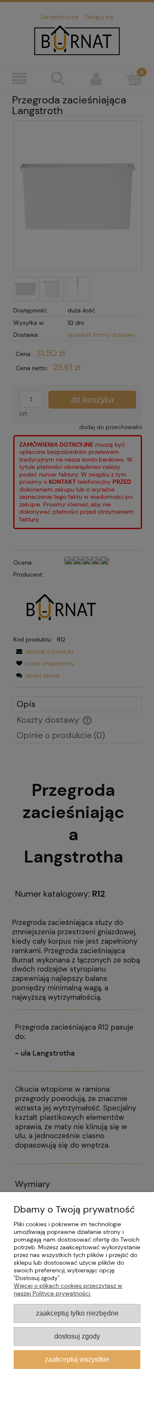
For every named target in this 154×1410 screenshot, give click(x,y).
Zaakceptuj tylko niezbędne (77, 1313)
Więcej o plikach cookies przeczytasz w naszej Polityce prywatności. (68, 1289)
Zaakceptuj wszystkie (77, 1359)
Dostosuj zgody (77, 1336)
